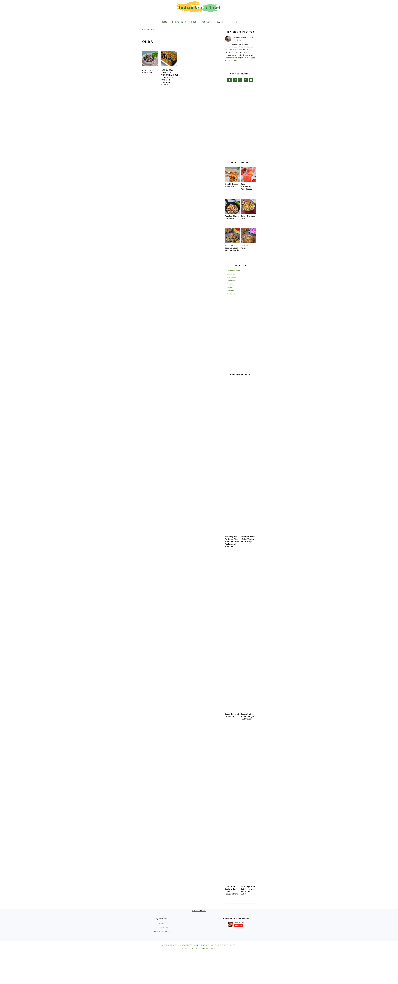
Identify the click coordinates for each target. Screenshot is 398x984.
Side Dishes (231, 281)
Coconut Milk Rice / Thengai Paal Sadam (247, 716)
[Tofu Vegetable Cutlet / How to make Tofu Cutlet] (248, 884)
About (162, 923)
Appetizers (231, 274)
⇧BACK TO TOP (199, 910)
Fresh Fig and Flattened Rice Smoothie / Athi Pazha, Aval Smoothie (232, 541)
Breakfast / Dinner (233, 271)
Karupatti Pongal (245, 246)
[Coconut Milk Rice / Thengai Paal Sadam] (248, 711)
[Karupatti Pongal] (248, 243)
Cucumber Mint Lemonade (232, 715)
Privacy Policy (161, 927)
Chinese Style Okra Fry (150, 71)
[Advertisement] (240, 122)
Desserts (230, 284)
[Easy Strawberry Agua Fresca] (248, 181)
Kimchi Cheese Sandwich (231, 185)
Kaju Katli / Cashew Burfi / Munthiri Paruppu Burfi (231, 890)
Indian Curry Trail (204, 948)
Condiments (231, 294)
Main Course (231, 277)
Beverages (230, 291)
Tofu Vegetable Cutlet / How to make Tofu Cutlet (248, 890)
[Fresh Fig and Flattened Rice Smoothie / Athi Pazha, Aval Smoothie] (232, 534)
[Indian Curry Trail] (199, 16)
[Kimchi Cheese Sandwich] (232, 181)
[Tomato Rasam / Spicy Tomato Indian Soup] (248, 534)
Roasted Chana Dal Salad (232, 217)
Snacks (229, 287)
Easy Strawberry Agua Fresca (246, 186)
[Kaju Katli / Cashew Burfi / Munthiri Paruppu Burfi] (232, 884)
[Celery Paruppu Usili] (248, 213)
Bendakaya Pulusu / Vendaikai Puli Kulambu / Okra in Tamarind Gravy (169, 77)
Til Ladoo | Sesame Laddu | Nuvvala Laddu (232, 247)
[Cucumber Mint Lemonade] (232, 711)
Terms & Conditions (161, 931)
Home (145, 29)
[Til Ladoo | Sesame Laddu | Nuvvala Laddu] (232, 243)
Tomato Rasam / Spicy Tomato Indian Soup (248, 539)
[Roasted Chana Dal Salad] (232, 213)
